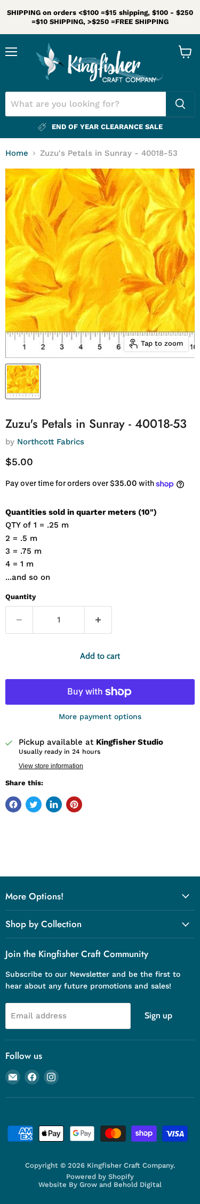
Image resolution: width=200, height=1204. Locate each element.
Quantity (20, 597)
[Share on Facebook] (13, 804)
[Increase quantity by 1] (98, 620)
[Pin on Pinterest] (74, 804)
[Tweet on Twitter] (34, 804)
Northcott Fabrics (50, 441)
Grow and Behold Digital (120, 1185)
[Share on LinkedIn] (54, 804)
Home (16, 153)
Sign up (158, 1015)
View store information (51, 766)
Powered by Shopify (100, 1177)
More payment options (100, 716)
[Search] (180, 104)
